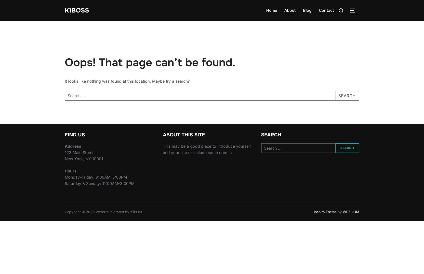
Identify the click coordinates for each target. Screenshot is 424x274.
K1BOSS (77, 10)
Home (271, 10)
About (290, 10)
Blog (307, 10)
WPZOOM (351, 212)
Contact (326, 10)
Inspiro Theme (325, 212)
